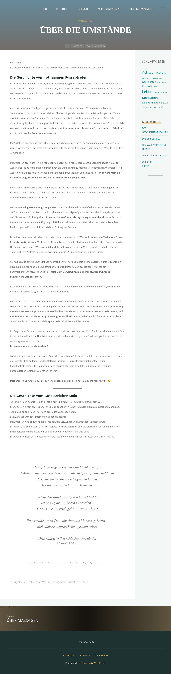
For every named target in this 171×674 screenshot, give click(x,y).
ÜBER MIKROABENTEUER (155, 155)
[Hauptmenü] (163, 9)
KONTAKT (85, 655)
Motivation (49, 582)
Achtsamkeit (152, 72)
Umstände (75, 582)
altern (144, 78)
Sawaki (62, 582)
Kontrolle (147, 86)
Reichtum (147, 102)
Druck (149, 78)
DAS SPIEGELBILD (151, 138)
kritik (155, 86)
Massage (164, 92)
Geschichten (33, 582)
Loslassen (157, 92)
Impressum (69, 655)
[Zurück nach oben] (161, 664)
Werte (156, 107)
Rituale (158, 102)
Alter (165, 73)
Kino (158, 82)
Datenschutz (101, 655)
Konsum (164, 82)
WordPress (99, 662)
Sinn (143, 107)
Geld (160, 78)
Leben (147, 91)
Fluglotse (17, 582)
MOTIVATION (85, 21)
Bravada (86, 662)
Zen (86, 582)
